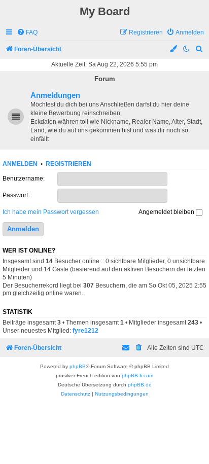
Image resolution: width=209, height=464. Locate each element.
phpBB (77, 366)
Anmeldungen (55, 95)
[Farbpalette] (174, 49)
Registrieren (68, 164)
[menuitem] (27, 33)
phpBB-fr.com (137, 375)
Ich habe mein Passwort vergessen (51, 212)
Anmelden (20, 164)
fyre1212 (85, 330)
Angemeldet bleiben (167, 212)
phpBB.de (140, 384)
